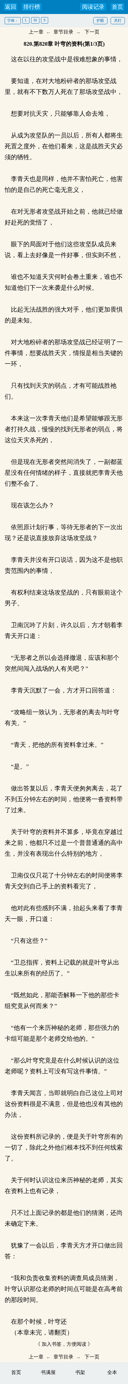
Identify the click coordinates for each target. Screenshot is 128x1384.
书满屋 (48, 1372)
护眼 (100, 20)
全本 (112, 1372)
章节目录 (63, 32)
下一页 (92, 32)
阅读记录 (93, 7)
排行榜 (31, 7)
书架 (80, 1372)
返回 (10, 7)
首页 (117, 7)
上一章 (36, 32)
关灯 (117, 20)
